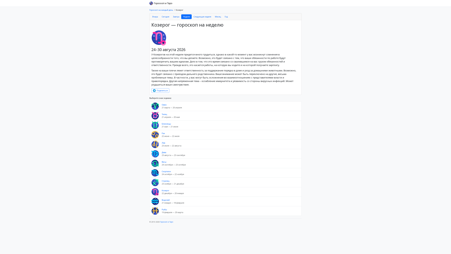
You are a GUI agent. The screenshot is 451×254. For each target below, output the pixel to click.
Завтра (176, 16)
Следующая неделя (202, 16)
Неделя (186, 16)
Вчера (155, 16)
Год (226, 16)
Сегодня (165, 16)
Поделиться (162, 90)
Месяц (218, 16)
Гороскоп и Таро (163, 3)
